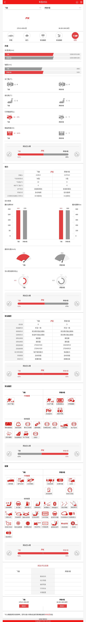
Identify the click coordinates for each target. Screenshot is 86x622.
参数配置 (47, 614)
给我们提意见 (43, 619)
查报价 (24, 606)
